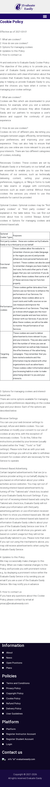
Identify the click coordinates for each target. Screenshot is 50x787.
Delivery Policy (13, 708)
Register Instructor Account (21, 734)
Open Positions (14, 662)
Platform (11, 729)
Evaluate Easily (34, 778)
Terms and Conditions (18, 683)
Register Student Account (20, 739)
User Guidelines (14, 713)
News (9, 657)
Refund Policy (13, 703)
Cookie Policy (13, 698)
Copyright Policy (14, 693)
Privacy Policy (13, 688)
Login (9, 744)
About (9, 652)
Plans (9, 668)
